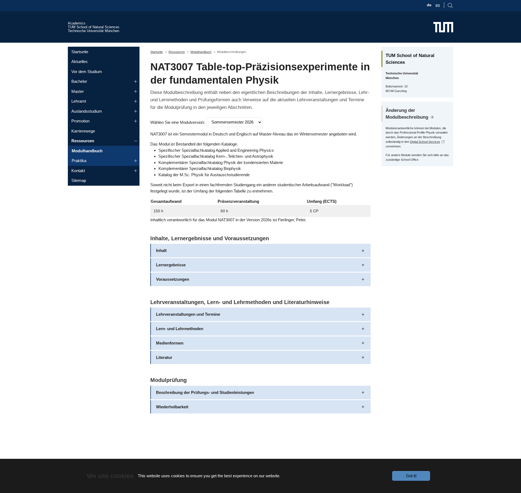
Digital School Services (425, 141)
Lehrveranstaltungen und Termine (188, 314)
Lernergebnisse (171, 265)
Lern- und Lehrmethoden (179, 328)
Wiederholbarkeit (172, 406)
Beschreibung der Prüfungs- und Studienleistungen (205, 392)
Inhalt (161, 250)
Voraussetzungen (172, 279)
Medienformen (169, 343)
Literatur (164, 357)
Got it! (411, 475)
